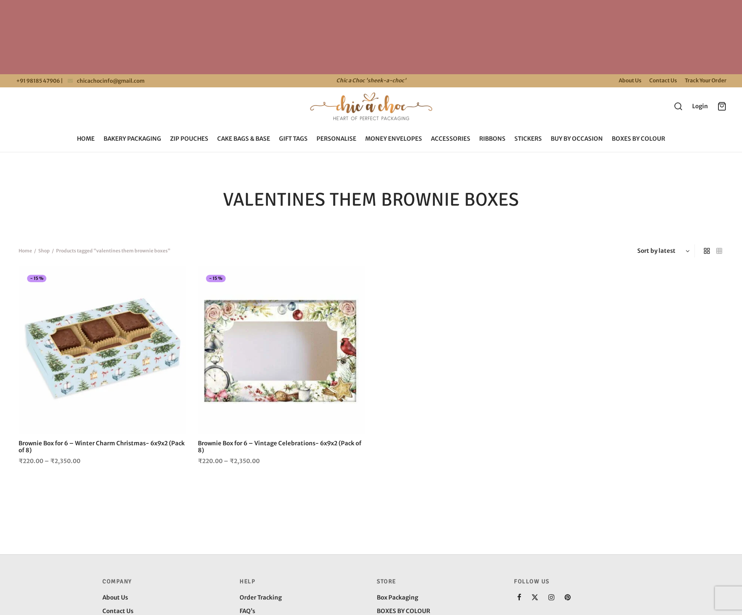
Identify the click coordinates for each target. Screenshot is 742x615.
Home (86, 138)
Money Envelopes (393, 138)
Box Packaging (397, 597)
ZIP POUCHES (189, 138)
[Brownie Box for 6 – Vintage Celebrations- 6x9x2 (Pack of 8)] (282, 350)
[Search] (678, 106)
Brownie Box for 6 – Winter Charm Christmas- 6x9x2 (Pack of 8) (102, 447)
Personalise (336, 138)
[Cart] (722, 106)
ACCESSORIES (450, 138)
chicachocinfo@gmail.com (111, 81)
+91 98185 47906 (37, 81)
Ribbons (492, 138)
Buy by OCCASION (577, 138)
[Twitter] (534, 597)
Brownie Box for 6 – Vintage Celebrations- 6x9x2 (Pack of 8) (279, 447)
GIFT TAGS (293, 138)
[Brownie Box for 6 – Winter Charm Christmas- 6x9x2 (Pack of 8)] (102, 350)
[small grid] (719, 250)
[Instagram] (551, 597)
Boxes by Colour (638, 138)
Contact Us (663, 80)
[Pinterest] (568, 597)
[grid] (707, 250)
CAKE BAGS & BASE (243, 138)
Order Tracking (261, 597)
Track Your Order (706, 80)
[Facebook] (519, 597)
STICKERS (528, 138)
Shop (44, 251)
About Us (630, 80)
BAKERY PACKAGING (132, 138)
